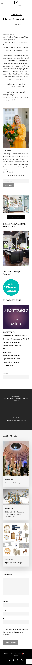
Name (5, 601)
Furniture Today (8, 365)
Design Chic (7, 352)
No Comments (16, 24)
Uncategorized (16, 14)
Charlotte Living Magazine (11, 342)
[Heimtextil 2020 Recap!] (16, 464)
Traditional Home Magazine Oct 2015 (15, 336)
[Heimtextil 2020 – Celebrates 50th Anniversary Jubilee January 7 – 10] (16, 504)
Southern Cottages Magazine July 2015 (16, 339)
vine (13, 69)
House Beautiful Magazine (11, 355)
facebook (20, 87)
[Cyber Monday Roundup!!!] (16, 544)
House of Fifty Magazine (11, 362)
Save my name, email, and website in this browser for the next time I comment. (15, 632)
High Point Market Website (12, 359)
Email (5, 610)
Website (5, 619)
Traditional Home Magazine (12, 345)
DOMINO (6, 349)
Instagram (19, 42)
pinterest (12, 87)
